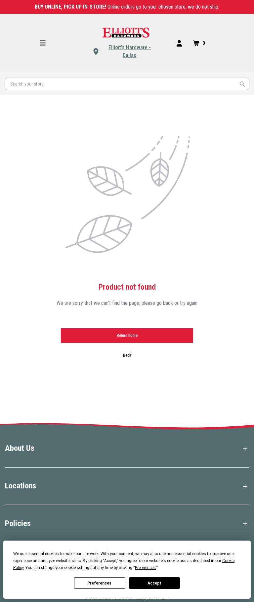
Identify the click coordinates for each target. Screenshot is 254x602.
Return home (127, 335)
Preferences (99, 583)
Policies (18, 523)
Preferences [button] (145, 567)
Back (127, 355)
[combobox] (127, 84)
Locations (20, 485)
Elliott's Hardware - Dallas (129, 51)
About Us (19, 448)
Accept (154, 583)
